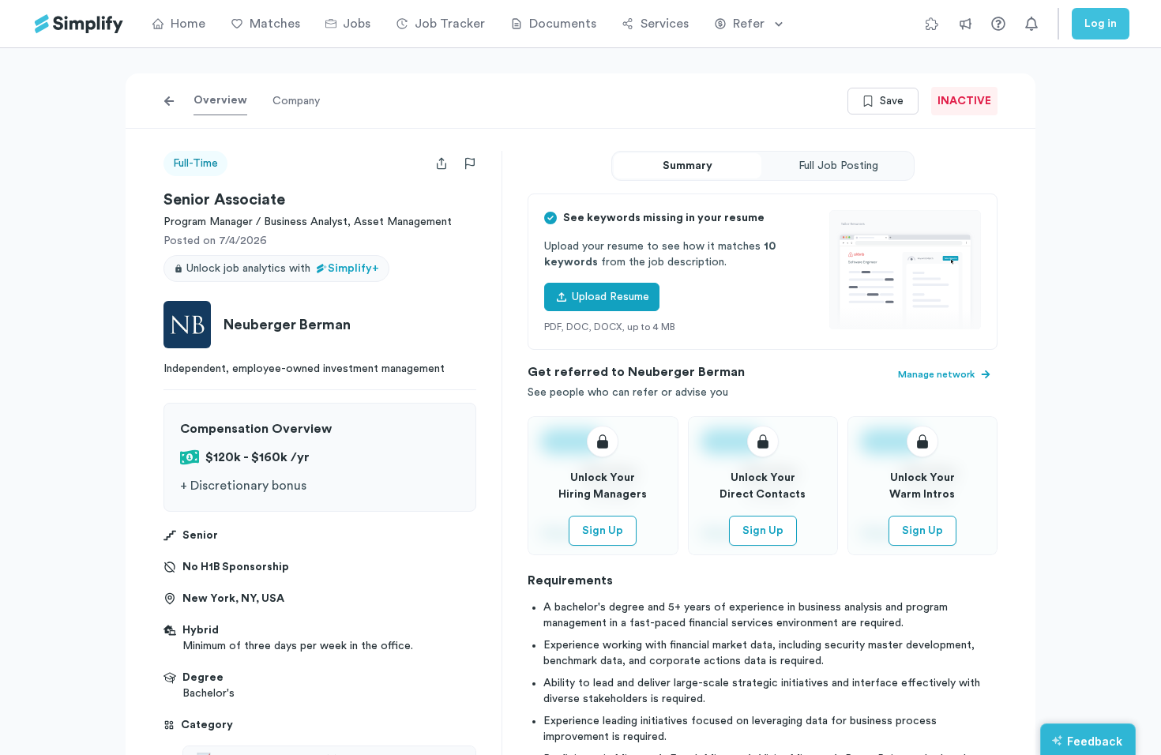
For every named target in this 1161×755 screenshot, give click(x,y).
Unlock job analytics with (282, 268)
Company (296, 101)
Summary (687, 165)
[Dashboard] (79, 24)
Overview (220, 100)
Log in (1100, 23)
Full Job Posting (838, 165)
